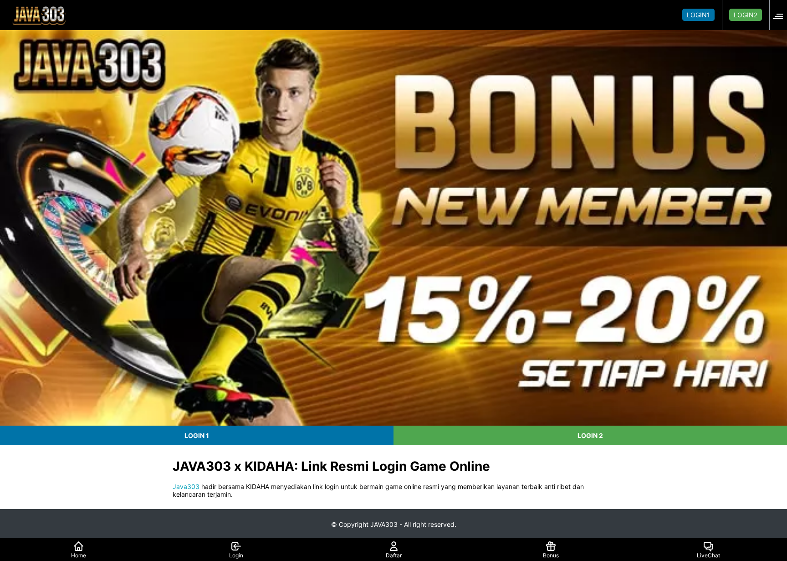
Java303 (186, 486)
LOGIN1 (698, 15)
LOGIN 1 (196, 435)
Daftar (394, 555)
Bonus (551, 555)
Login (236, 555)
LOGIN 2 (590, 435)
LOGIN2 (745, 15)
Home (78, 555)
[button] (780, 14)
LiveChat (708, 555)
